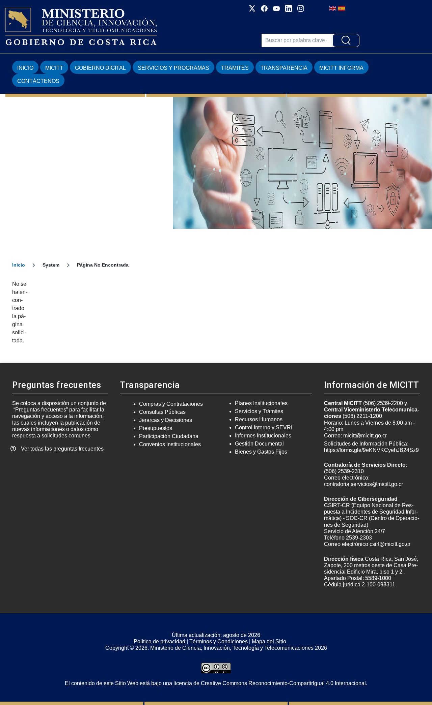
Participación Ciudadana (168, 436)
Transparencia (284, 68)
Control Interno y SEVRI (263, 427)
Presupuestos (155, 428)
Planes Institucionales (261, 403)
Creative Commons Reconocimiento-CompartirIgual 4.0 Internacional (283, 683)
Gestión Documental (259, 444)
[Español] (342, 8)
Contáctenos (38, 81)
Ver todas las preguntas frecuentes (62, 449)
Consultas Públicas (162, 412)
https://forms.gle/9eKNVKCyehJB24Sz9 (371, 450)
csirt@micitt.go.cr (390, 544)
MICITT (54, 68)
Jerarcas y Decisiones (165, 420)
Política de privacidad (159, 641)
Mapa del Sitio (269, 641)
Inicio (25, 68)
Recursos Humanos (258, 419)
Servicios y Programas (173, 68)
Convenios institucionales (170, 444)
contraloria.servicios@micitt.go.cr (363, 484)
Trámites (235, 68)
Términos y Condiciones (218, 641)
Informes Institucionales (263, 435)
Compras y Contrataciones (171, 404)
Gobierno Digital (100, 68)
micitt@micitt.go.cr (365, 435)
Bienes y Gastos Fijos (261, 452)
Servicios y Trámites (259, 411)
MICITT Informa (341, 68)
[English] (333, 8)
